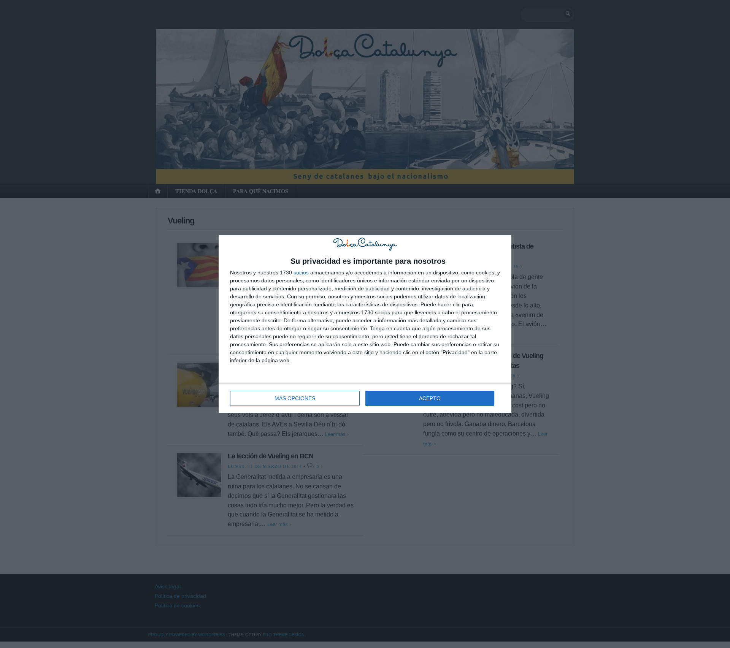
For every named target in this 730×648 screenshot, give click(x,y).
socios (301, 272)
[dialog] (365, 323)
